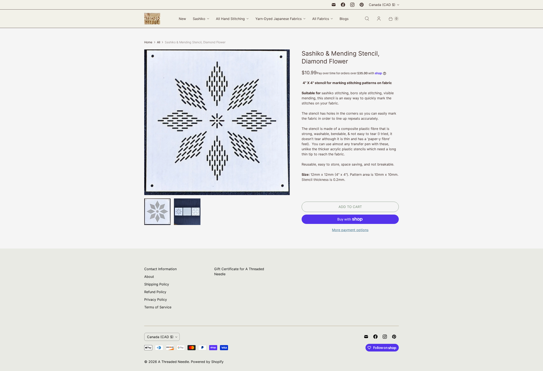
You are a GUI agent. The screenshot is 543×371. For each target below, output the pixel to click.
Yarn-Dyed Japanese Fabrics (278, 19)
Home (148, 42)
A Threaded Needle (173, 362)
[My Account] (379, 19)
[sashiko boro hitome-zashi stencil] (217, 122)
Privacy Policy (155, 299)
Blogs (344, 19)
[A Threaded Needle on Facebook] (343, 4)
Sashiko (199, 19)
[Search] (367, 19)
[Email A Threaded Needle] (333, 4)
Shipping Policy (156, 284)
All (158, 42)
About (149, 276)
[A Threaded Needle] (152, 18)
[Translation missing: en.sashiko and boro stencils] (187, 211)
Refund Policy (155, 292)
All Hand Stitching (230, 19)
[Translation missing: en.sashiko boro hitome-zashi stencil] (157, 211)
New (182, 19)
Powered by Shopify (207, 362)
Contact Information (160, 269)
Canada (382, 5)
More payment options (350, 230)
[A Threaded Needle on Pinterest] (361, 4)
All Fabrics (320, 19)
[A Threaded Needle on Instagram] (352, 4)
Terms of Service (157, 307)
